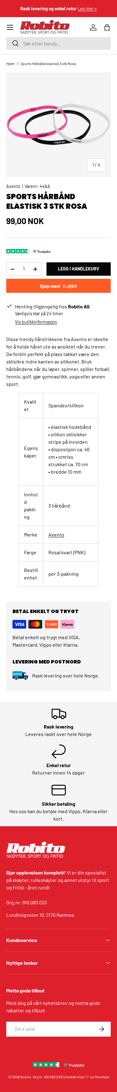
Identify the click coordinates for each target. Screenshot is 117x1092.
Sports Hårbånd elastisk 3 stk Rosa (48, 63)
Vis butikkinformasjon (36, 322)
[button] (107, 27)
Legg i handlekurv (78, 268)
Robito (25, 1077)
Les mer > (87, 8)
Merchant (102, 1077)
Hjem (10, 63)
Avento (13, 186)
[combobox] (58, 43)
